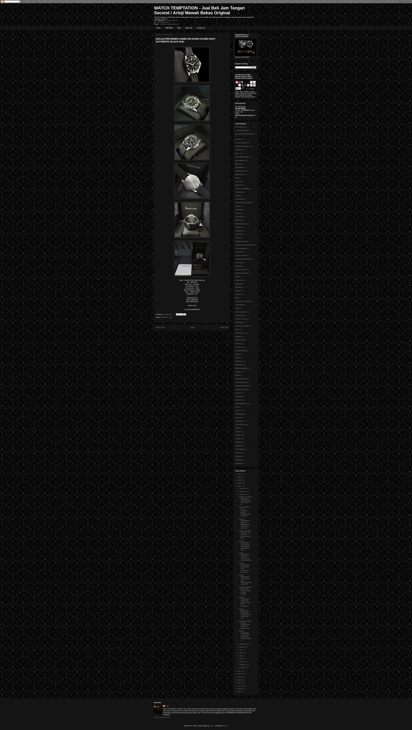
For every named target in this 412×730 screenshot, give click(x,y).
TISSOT (238, 432)
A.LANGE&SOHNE (241, 130)
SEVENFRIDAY (240, 403)
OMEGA (238, 347)
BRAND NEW (239, 171)
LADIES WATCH (240, 312)
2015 (239, 689)
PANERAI (238, 361)
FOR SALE (169, 28)
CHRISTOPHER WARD (243, 203)
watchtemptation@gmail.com (169, 24)
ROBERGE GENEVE (242, 386)
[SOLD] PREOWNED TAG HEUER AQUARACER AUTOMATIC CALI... (244, 545)
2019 (239, 677)
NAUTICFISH (239, 340)
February (242, 664)
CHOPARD (238, 199)
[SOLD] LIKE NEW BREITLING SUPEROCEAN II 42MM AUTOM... (245, 590)
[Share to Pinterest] (185, 314)
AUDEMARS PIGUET (242, 146)
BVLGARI (238, 185)
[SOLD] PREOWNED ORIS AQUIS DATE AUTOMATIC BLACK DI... (244, 567)
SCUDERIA (239, 396)
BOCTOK (238, 164)
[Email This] (177, 314)
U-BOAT (238, 439)
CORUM (238, 213)
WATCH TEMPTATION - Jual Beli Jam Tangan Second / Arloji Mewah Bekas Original (199, 10)
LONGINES (239, 315)
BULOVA (238, 181)
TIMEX (237, 428)
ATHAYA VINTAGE (241, 143)
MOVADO (238, 337)
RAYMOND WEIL (241, 379)
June (241, 653)
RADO (237, 375)
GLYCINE (238, 262)
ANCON (238, 139)
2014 (239, 692)
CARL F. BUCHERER (242, 188)
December (243, 488)
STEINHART (239, 421)
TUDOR (238, 435)
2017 (239, 683)
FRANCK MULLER (241, 241)
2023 (239, 483)
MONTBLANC (240, 333)
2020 (239, 674)
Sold (179, 28)
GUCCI (237, 277)
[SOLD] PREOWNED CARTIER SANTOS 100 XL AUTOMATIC (245, 556)
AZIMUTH (238, 150)
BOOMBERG (239, 167)
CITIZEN (238, 206)
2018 (239, 680)
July (240, 650)
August (242, 647)
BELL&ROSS (239, 160)
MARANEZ (238, 322)
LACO (237, 308)
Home (158, 28)
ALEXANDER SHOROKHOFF (245, 134)
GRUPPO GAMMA (241, 273)
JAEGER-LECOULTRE (243, 301)
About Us (188, 28)
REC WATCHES (240, 382)
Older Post (224, 327)
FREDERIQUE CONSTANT (244, 245)
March (241, 661)
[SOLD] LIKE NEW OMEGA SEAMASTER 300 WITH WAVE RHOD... (245, 624)
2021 (239, 671)
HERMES (238, 287)
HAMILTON (164, 317)
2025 (239, 477)
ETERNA (238, 227)
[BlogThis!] (179, 314)
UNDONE (238, 442)
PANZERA (238, 365)
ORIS (237, 358)
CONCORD (239, 210)
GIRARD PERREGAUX (243, 259)
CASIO (237, 196)
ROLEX (237, 393)
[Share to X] (181, 314)
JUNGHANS (239, 305)
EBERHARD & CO (241, 224)
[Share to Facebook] (183, 314)
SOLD (170, 317)
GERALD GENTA (241, 255)
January (242, 667)
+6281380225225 (172, 20)
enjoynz (212, 726)
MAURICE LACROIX (242, 326)
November (243, 491)
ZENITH (238, 456)
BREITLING (239, 174)
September (243, 644)
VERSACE (238, 446)
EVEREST (238, 231)
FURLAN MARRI (240, 248)
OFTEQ (237, 343)
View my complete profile (162, 717)
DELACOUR (239, 217)
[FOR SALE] (239, 127)
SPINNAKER (239, 414)
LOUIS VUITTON (241, 319)
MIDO (237, 329)
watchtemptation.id (163, 22)
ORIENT (238, 354)
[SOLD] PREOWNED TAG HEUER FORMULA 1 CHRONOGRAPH (245, 635)
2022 (239, 486)
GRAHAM (238, 266)
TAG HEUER (239, 424)
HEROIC (238, 291)
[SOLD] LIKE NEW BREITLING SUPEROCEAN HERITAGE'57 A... (245, 500)
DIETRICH (238, 220)
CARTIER (238, 192)
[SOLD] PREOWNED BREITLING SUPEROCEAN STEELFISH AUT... (245, 613)
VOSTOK (238, 453)
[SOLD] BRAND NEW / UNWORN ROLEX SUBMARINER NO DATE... (244, 511)
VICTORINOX (240, 449)
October (242, 494)
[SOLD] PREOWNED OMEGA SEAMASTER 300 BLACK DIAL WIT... (244, 523)
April (241, 659)
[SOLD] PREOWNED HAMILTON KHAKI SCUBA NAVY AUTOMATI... (244, 601)
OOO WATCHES (240, 351)
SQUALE (238, 417)
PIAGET (238, 372)
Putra (167, 706)
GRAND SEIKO (240, 269)
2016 (239, 686)
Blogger (225, 726)
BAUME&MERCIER (241, 157)
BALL (237, 153)
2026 (239, 474)
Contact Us (201, 28)
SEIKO (237, 400)
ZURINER (238, 463)
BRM (237, 178)
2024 (239, 480)
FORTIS (238, 238)
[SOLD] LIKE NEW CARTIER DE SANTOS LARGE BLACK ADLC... (245, 534)
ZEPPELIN (238, 460)
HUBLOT (238, 294)
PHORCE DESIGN (241, 368)
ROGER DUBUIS (241, 389)
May (241, 656)
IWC (236, 298)
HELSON (238, 284)
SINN (237, 407)
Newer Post (160, 327)
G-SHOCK (238, 252)
